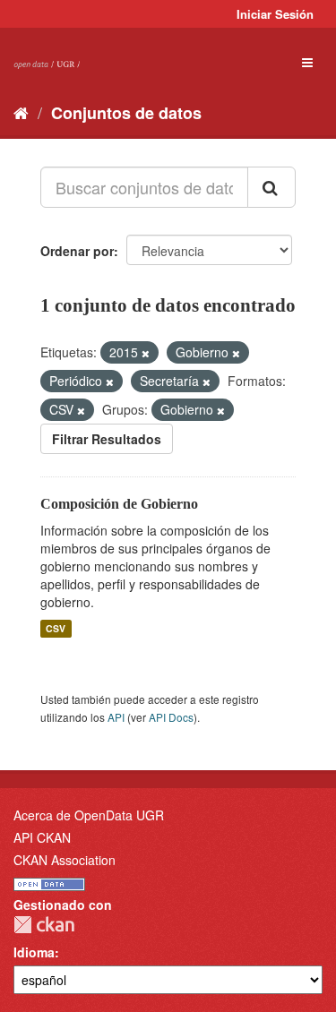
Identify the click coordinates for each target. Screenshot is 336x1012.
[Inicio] (21, 112)
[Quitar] (146, 353)
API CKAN (42, 837)
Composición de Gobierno (119, 503)
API (116, 717)
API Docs (171, 717)
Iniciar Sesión (275, 13)
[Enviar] (271, 187)
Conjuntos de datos (126, 112)
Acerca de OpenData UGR (88, 815)
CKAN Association (64, 860)
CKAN (43, 924)
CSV (55, 628)
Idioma (34, 952)
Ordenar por (77, 251)
